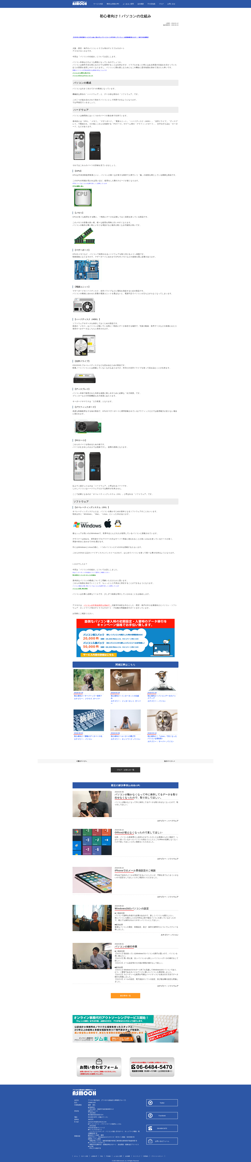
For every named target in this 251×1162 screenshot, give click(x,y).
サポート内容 (84, 1156)
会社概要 (140, 4)
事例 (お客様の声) (113, 4)
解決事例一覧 (125, 996)
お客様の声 (94, 1156)
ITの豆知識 (151, 4)
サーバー (96, 699)
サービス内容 (98, 4)
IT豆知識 (108, 1156)
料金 (101, 1156)
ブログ (161, 4)
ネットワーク (127, 739)
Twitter (162, 1103)
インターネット (128, 701)
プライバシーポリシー (157, 1156)
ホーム (76, 1156)
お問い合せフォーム (162, 1141)
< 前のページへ (81, 761)
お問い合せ (171, 4)
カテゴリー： (79, 699)
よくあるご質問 (128, 4)
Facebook (162, 1116)
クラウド (88, 699)
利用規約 (145, 1156)
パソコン (162, 701)
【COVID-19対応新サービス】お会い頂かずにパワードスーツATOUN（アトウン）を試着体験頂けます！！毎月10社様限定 (111, 37)
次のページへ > (169, 761)
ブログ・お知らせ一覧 (125, 770)
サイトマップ (136, 1156)
